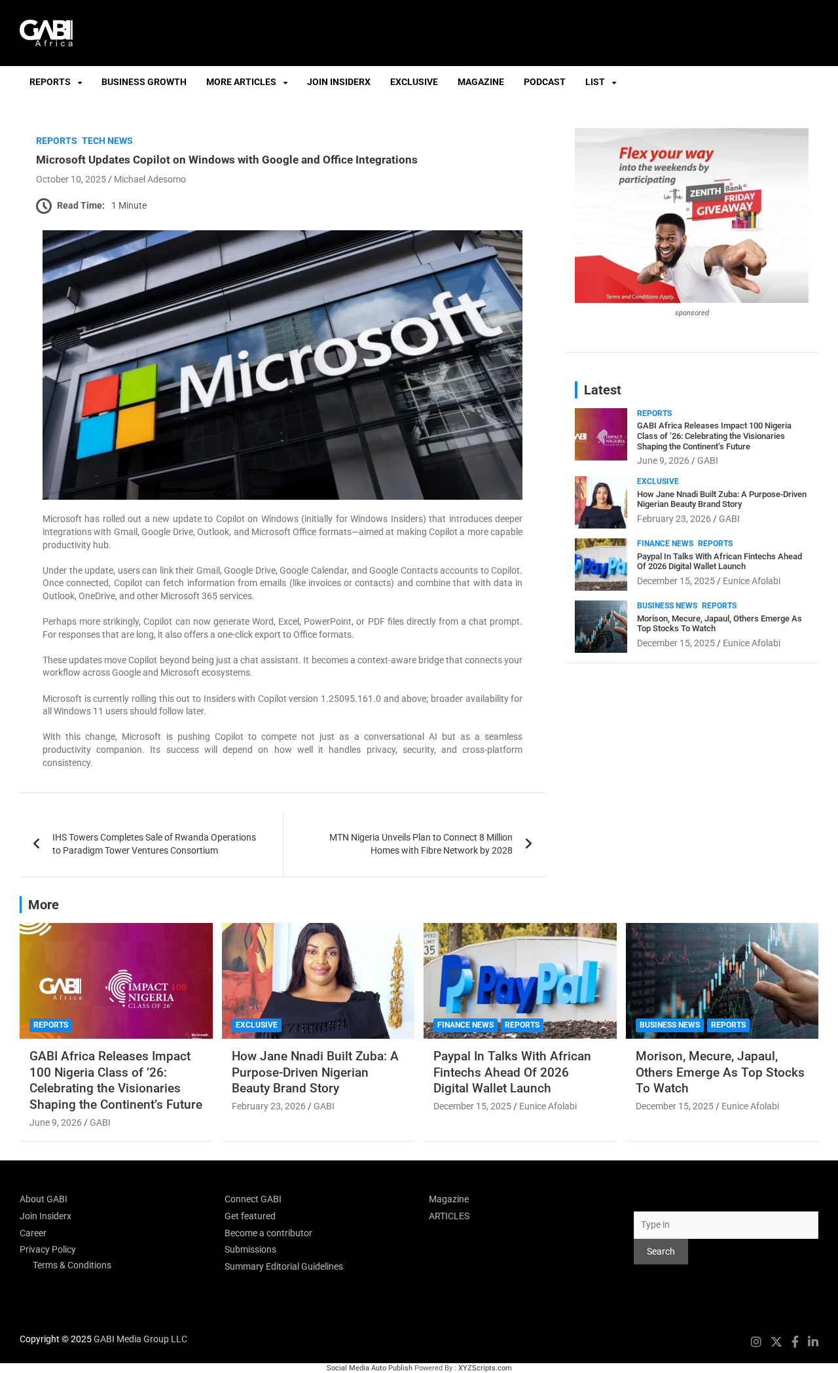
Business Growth (144, 82)
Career (33, 1233)
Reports (50, 82)
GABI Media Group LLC (140, 1339)
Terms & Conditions (72, 1265)
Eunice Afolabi (751, 581)
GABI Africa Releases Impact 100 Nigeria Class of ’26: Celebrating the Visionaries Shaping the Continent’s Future (714, 436)
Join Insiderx (339, 82)
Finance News (665, 543)
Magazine (481, 82)
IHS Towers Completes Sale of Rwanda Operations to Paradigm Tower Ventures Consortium (154, 844)
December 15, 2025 (676, 581)
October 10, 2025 (71, 179)
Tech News (107, 140)
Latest (602, 390)
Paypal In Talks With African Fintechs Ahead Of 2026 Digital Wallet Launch (719, 561)
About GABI (43, 1199)
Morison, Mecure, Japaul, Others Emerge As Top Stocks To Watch (720, 1072)
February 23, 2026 (674, 518)
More (43, 904)
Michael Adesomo (150, 179)
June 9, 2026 (663, 460)
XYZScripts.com (485, 1368)
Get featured (250, 1216)
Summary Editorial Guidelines (284, 1266)
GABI (707, 460)
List (595, 82)
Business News (667, 605)
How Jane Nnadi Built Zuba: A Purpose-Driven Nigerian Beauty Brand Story (722, 499)
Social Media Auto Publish (369, 1368)
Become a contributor (268, 1233)
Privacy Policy (48, 1249)
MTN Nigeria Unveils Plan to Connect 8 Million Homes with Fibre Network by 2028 (421, 844)
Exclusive (414, 82)
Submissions (250, 1249)
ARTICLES (449, 1216)
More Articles (241, 82)
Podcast (545, 82)
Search (648, 1199)
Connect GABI (253, 1199)
